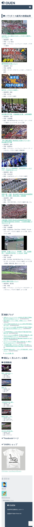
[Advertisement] (13, 302)
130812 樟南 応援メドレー (10, 281)
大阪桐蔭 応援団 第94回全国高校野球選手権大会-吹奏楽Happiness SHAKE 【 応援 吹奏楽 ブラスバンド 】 (17, 221)
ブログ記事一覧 (9, 353)
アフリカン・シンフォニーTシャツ (11, 471)
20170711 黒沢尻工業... (7, 431)
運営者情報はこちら (8, 500)
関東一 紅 (4, 387)
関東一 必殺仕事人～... (7, 373)
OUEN (9, 513)
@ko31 (4, 489)
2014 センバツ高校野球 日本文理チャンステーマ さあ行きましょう (17, 169)
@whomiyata (6, 498)
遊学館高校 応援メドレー (10, 64)
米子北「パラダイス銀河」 (10, 90)
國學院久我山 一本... (7, 416)
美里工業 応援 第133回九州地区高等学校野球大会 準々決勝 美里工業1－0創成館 (17, 195)
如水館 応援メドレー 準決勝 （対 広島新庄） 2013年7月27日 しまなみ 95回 (16, 252)
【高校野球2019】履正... (8, 402)
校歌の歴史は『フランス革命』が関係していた (15, 320)
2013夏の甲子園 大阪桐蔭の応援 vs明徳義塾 (17, 114)
